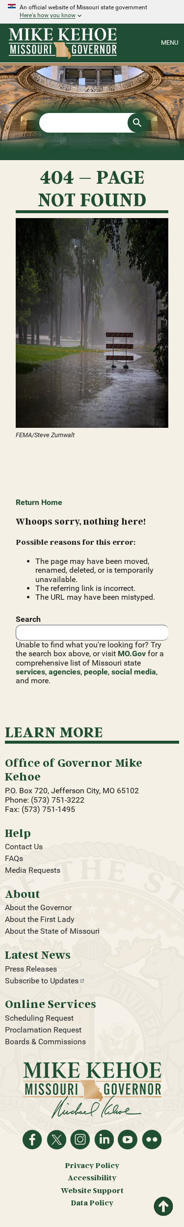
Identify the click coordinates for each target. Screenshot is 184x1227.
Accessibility (92, 1177)
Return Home (39, 502)
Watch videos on (127, 1139)
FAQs (14, 858)
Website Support (92, 1190)
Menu (169, 42)
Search (28, 619)
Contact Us (24, 846)
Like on (32, 1139)
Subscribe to (42, 980)
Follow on (56, 1139)
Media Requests (32, 870)
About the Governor (38, 907)
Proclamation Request (43, 1029)
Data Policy (92, 1202)
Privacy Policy (92, 1165)
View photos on (151, 1139)
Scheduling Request (39, 1018)
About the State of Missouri (52, 931)
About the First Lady (40, 919)
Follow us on (80, 1139)
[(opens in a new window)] (92, 324)
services (30, 671)
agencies (64, 671)
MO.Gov (132, 653)
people (96, 671)
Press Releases (31, 969)
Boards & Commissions (45, 1041)
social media (133, 671)
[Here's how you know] (92, 12)
